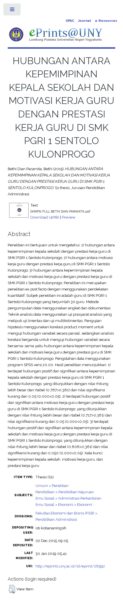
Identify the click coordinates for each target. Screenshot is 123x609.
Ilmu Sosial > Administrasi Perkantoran (68, 498)
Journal (84, 21)
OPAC (70, 21)
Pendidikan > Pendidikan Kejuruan (64, 492)
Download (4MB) (44, 217)
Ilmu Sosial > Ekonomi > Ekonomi (63, 504)
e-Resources (106, 21)
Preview (69, 217)
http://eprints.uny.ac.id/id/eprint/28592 (70, 566)
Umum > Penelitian (52, 485)
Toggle (12, 10)
